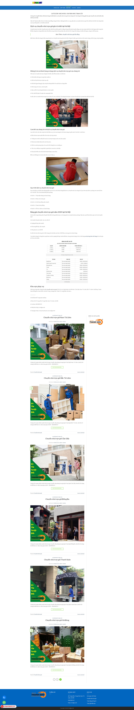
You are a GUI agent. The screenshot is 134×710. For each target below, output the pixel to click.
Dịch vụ (68, 7)
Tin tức (74, 7)
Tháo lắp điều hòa (91, 703)
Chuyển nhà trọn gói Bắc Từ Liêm (57, 378)
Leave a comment (80, 372)
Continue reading (57, 367)
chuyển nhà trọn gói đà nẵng (71, 34)
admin (64, 321)
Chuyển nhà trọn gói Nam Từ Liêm (57, 317)
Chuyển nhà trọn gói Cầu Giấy (57, 438)
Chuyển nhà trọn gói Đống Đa (57, 499)
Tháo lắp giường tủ (91, 701)
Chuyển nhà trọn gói (57, 315)
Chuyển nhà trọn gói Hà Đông (57, 620)
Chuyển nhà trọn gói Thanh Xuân (57, 560)
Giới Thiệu (62, 7)
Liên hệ (78, 7)
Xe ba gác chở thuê (91, 696)
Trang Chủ (56, 7)
